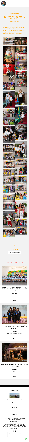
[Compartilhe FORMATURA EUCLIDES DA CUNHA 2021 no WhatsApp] (13, 249)
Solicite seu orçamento (14, 252)
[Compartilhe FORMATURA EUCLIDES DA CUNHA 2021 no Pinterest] (17, 249)
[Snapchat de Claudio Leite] (15, 431)
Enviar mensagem (15, 421)
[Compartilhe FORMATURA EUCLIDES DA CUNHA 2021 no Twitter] (15, 249)
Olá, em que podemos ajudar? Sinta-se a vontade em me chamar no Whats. (16, 434)
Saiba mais (14, 402)
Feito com (14, 440)
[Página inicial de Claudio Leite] (3, 3)
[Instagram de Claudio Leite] (13, 431)
